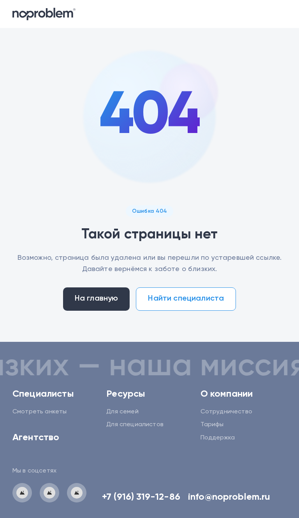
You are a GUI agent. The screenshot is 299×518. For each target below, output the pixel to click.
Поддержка (218, 438)
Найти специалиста (186, 299)
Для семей (122, 412)
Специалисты (43, 394)
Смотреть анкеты (39, 412)
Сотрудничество (226, 412)
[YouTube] (76, 492)
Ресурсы (125, 394)
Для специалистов (135, 425)
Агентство (35, 437)
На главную (96, 299)
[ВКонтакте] (49, 492)
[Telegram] (22, 492)
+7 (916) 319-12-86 (141, 497)
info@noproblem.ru (229, 497)
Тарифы (212, 425)
